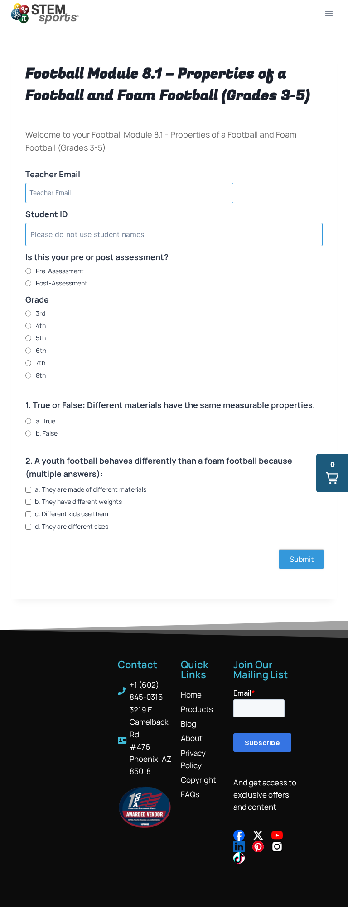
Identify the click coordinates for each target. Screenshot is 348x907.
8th (41, 375)
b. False (47, 433)
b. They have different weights (78, 501)
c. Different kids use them (71, 513)
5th (41, 337)
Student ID (46, 214)
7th (40, 362)
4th (41, 325)
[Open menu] (328, 13)
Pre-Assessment (60, 270)
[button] (332, 473)
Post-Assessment (61, 283)
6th (41, 350)
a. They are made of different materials (90, 489)
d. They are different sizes (71, 526)
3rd (40, 313)
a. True (45, 421)
